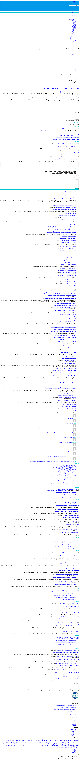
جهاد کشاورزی (5, 740)
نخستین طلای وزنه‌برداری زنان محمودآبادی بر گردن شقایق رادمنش (64, 644)
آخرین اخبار (74, 52)
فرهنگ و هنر (12, 743)
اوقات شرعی (74, 752)
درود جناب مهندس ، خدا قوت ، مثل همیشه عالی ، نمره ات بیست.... (61, 456)
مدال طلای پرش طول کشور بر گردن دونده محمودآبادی (66, 480)
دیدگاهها (72, 189)
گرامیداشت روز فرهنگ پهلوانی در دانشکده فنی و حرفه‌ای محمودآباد (64, 467)
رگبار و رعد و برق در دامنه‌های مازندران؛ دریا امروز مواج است (66, 139)
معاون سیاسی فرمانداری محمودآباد (24, 745)
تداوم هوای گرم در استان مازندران (69, 406)
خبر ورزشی (50, 742)
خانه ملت (77, 742)
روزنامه (75, 46)
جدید (75, 189)
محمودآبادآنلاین (62, 745)
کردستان (72, 35)
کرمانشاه (70, 39)
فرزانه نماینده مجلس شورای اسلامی (34, 743)
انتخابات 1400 (9, 740)
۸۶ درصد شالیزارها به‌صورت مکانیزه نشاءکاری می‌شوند (66, 548)
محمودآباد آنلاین (53, 745)
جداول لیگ (74, 732)
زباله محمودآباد (27, 742)
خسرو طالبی (46, 742)
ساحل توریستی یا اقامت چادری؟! (69, 358)
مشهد (73, 31)
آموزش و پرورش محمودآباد (73, 740)
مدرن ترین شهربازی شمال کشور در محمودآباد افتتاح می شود (65, 468)
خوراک (75, 749)
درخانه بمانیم (41, 742)
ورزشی (73, 20)
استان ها (74, 28)
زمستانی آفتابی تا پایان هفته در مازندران (69, 476)
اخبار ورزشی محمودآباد (38, 740)
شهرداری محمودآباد (70, 743)
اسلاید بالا (69, 76)
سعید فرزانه (75, 743)
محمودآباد (66, 76)
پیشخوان (74, 1)
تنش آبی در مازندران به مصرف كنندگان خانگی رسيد (65, 248)
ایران (75, 21)
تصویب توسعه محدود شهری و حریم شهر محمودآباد (67, 474)
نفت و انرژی (74, 735)
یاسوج (71, 36)
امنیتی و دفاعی (73, 730)
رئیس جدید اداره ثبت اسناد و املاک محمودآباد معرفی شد (64, 205)
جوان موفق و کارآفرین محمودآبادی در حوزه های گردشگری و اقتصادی (61, 226)
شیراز (73, 33)
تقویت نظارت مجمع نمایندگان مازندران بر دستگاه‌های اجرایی (65, 470)
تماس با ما (74, 3)
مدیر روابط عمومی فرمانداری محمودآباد (35, 745)
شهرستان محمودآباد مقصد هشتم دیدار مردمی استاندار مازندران (65, 482)
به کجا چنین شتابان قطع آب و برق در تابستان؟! (66, 395)
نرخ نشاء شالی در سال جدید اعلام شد (68, 238)
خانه (75, 13)
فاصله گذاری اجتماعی (60, 743)
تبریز (73, 34)
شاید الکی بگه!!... (71, 423)
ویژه (63, 76)
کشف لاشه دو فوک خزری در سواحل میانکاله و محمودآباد (64, 337)
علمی (73, 44)
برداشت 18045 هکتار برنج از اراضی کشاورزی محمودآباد (64, 370)
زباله (30, 742)
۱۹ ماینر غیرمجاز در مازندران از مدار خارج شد (68, 544)
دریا (32, 742)
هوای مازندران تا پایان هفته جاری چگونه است (68, 466)
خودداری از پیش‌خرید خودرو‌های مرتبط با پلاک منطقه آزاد (52, 130)
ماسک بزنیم (76, 745)
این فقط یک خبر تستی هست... (69, 437)
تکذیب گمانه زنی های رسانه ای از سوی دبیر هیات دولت (64, 193)
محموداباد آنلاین (44, 745)
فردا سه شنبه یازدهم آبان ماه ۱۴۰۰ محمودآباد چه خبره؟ (66, 472)
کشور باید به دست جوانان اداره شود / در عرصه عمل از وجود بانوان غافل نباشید (62, 483)
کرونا (67, 747)
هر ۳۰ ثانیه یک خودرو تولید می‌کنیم (70, 484)
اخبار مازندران (54, 740)
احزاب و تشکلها (73, 729)
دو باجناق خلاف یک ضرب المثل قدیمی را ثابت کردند (60, 88)
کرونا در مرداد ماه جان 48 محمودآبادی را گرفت (68, 477)
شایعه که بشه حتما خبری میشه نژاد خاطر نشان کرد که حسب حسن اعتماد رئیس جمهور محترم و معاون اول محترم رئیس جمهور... (51, 432)
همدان (73, 30)
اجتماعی (74, 23)
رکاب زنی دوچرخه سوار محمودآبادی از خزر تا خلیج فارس (66, 645)
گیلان (71, 38)
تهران (73, 29)
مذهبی (73, 41)
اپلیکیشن (74, 2)
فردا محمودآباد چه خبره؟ (48, 743)
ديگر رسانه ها (74, 724)
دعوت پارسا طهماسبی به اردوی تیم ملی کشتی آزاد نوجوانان (65, 640)
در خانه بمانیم (36, 742)
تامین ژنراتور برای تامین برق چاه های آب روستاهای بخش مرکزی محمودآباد (60, 382)
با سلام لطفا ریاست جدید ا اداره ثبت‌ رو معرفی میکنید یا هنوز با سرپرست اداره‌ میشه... (59, 446)
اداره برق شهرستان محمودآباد (30, 740)
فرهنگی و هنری (71, 19)
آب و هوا (74, 750)
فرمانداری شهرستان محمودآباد (21, 743)
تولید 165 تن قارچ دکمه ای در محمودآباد (69, 481)
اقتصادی (74, 25)
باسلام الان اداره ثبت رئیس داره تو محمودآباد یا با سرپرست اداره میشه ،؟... (61, 451)
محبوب (77, 189)
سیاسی (73, 18)
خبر (74, 742)
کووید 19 (59, 747)
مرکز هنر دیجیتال (70, 759)
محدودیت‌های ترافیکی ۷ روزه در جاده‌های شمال (67, 469)
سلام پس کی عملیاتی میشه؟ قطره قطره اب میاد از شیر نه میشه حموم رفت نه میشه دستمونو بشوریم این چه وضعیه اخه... (53, 461)
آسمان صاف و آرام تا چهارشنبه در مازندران (69, 135)
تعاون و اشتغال (73, 734)
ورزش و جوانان (16, 745)
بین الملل (74, 22)
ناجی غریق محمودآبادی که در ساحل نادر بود (67, 270)
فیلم (75, 43)
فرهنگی (77, 588)
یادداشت (74, 27)
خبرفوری (70, 742)
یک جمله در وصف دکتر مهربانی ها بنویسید (67, 215)
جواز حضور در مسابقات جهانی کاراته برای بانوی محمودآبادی (68, 638)
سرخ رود (11, 742)
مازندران (8, 743)
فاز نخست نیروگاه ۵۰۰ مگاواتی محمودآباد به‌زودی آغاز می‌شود (65, 546)
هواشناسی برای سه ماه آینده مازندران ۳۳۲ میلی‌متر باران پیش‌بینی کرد (63, 475)
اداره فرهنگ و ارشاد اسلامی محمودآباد (19, 740)
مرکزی (71, 37)
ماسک (4, 743)
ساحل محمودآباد (19, 742)
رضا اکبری (69, 83)
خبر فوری (65, 742)
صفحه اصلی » (73, 73)
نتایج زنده (74, 733)
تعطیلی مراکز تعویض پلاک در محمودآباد (68, 260)
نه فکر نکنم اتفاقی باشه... (70, 418)
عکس (75, 40)
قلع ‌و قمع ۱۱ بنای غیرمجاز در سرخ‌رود (68, 347)
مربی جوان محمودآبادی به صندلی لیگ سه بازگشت (67, 473)
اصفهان (73, 32)
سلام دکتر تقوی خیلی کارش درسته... (67, 442)
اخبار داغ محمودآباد (62, 740)
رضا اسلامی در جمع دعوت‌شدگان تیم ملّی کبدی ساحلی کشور (65, 642)
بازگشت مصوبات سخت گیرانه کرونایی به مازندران (67, 465)
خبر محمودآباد (57, 742)
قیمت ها (74, 751)
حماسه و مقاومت (73, 731)
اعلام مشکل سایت (73, 722)
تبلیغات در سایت (73, 723)
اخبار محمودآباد (46, 740)
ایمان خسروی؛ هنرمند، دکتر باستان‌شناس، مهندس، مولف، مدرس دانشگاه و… (59, 293)
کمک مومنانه (64, 747)
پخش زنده (74, 725)
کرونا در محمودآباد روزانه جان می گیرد (68, 281)
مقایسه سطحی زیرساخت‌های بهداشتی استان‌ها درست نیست (65, 479)
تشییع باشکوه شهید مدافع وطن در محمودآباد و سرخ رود (66, 471)
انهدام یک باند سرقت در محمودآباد (70, 478)
